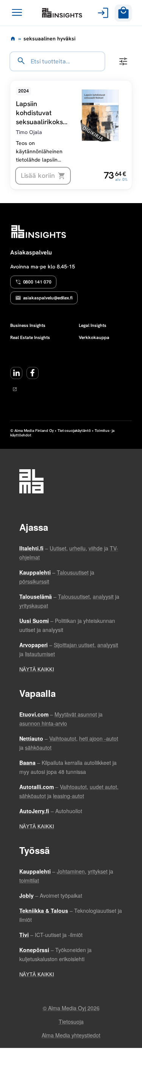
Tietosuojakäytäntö (74, 430)
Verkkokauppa (94, 337)
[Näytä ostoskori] (123, 13)
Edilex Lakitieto (62, 12)
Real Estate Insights (30, 337)
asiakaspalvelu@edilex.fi (48, 298)
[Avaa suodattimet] (123, 61)
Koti (13, 38)
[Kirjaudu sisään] (101, 13)
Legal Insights (92, 325)
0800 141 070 (37, 282)
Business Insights (27, 325)
